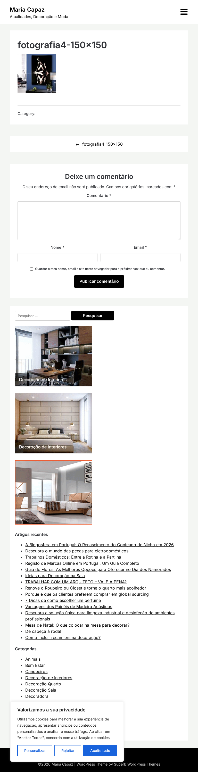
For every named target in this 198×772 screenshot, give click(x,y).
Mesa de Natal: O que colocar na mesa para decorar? (77, 625)
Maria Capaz (27, 9)
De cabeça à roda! (43, 631)
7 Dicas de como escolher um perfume (63, 600)
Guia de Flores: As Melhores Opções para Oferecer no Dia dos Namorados (98, 569)
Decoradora (36, 696)
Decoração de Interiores (48, 677)
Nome (57, 247)
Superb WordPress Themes (137, 764)
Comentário (99, 195)
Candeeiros (36, 671)
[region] (67, 731)
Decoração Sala (40, 690)
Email (140, 247)
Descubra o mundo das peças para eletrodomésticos (76, 550)
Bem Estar (35, 665)
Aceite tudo (100, 750)
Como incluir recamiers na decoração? (63, 637)
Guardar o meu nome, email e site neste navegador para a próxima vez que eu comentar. (100, 269)
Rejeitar (68, 750)
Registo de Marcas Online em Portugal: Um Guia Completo (82, 563)
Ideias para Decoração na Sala (55, 575)
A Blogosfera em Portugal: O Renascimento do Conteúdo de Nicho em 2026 (99, 544)
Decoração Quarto (43, 683)
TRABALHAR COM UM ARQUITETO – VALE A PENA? (76, 581)
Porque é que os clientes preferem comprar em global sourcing (87, 594)
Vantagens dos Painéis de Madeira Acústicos (68, 606)
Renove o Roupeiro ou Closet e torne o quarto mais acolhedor (85, 588)
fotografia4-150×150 (102, 144)
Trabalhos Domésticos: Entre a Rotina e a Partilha (73, 557)
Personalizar (35, 750)
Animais (32, 659)
